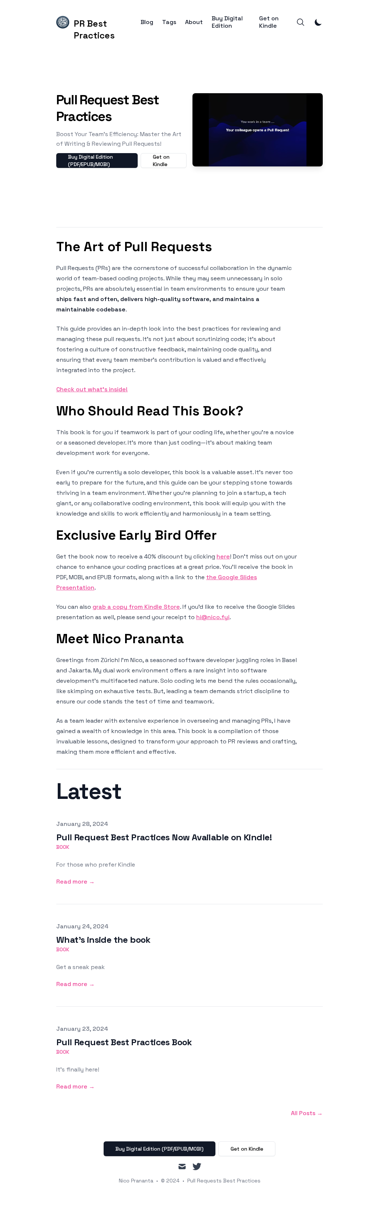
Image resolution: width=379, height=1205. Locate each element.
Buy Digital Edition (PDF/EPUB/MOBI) (90, 160)
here (223, 556)
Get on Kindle (269, 22)
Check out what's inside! (92, 389)
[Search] (300, 22)
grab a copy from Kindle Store (136, 607)
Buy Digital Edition (227, 22)
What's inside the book (103, 939)
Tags (169, 22)
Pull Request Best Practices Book (124, 1042)
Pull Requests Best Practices (224, 1180)
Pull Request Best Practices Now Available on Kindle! (164, 837)
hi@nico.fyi (212, 617)
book (62, 847)
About (194, 22)
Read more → (75, 881)
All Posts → (307, 1113)
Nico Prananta (136, 1180)
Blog (147, 22)
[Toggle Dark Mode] (318, 22)
